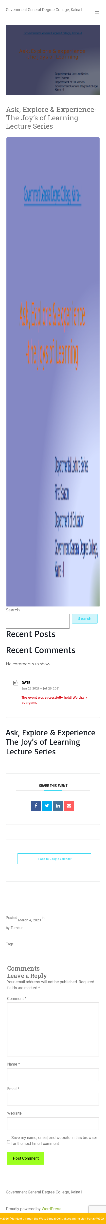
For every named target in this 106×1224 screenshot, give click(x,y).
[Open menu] (97, 12)
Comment (16, 998)
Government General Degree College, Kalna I (44, 9)
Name (13, 1064)
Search (13, 610)
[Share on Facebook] (36, 806)
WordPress (51, 1209)
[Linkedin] (58, 806)
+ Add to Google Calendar (54, 859)
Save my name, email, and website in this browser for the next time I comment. (54, 1140)
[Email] (69, 806)
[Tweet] (47, 806)
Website (14, 1113)
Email (13, 1088)
